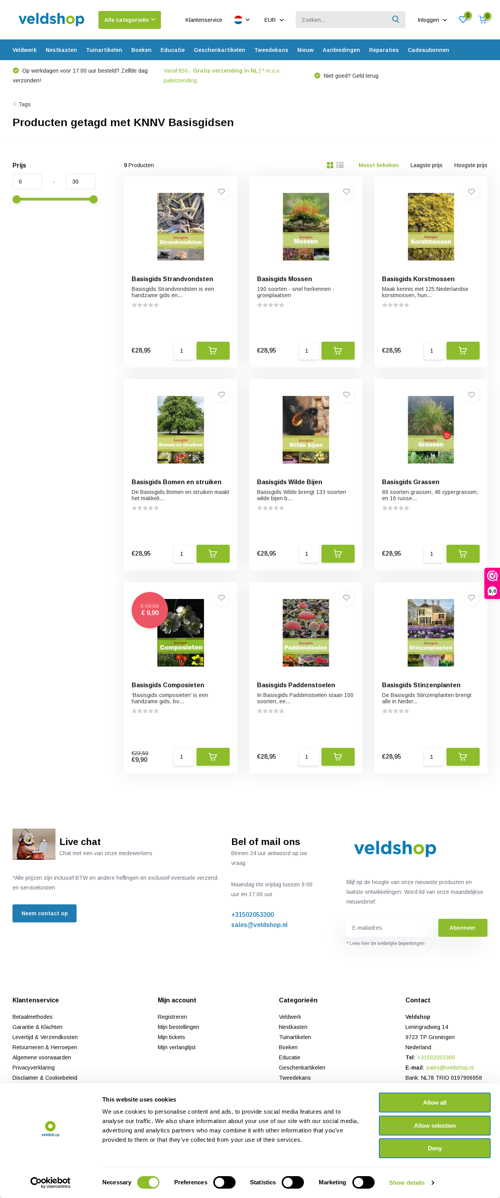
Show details (407, 1182)
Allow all (434, 1102)
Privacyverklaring (33, 1067)
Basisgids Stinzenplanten (421, 685)
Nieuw (305, 50)
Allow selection (435, 1125)
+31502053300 (252, 914)
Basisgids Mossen (284, 279)
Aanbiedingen (341, 50)
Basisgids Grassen (410, 482)
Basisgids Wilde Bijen (289, 482)
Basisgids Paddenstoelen (296, 685)
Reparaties (384, 50)
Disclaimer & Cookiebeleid (44, 1078)
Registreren (172, 1017)
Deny (435, 1148)
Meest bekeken (379, 165)
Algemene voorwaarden (41, 1057)
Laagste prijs (427, 165)
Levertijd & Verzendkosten (45, 1037)
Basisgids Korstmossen (418, 279)
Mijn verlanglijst (177, 1047)
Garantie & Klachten (37, 1027)
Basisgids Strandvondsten (172, 279)
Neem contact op (44, 913)
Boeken (141, 50)
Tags (24, 104)
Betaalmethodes (32, 1017)
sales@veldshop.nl (259, 925)
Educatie (173, 50)
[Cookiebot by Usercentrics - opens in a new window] (50, 1183)
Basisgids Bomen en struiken (176, 482)
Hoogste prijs (471, 165)
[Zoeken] (396, 20)
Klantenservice (204, 20)
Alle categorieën (126, 20)
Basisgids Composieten (168, 685)
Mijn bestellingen (178, 1027)
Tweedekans (271, 50)
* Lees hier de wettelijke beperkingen (385, 943)
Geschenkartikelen (219, 50)
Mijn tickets (171, 1037)
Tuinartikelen (104, 50)
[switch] (224, 1182)
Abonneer (463, 928)
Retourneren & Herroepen (44, 1047)
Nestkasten (61, 50)
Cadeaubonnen (428, 50)
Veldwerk (24, 50)
